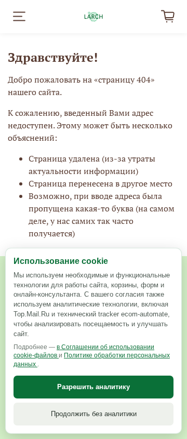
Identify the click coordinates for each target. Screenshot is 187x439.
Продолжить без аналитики (94, 414)
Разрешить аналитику (93, 387)
